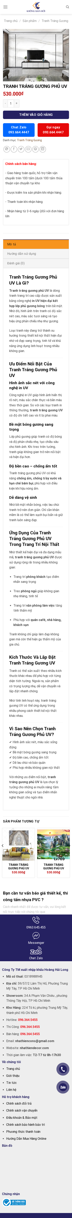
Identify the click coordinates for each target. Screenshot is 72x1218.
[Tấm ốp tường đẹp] (36, 7)
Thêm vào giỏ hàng (36, 115)
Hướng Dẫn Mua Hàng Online (26, 1139)
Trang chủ (11, 21)
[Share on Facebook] (14, 149)
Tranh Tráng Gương (55, 21)
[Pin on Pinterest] (35, 149)
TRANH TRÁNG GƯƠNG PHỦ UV (18, 866)
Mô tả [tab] (11, 244)
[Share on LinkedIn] (42, 149)
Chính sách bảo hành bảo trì (25, 1125)
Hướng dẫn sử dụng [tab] (21, 254)
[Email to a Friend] (28, 149)
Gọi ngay (53, 129)
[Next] (69, 853)
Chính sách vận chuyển (21, 1110)
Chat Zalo (18, 129)
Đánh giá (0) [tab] (16, 263)
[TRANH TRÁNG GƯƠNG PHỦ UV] (18, 844)
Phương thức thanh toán (23, 1132)
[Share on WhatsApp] (6, 149)
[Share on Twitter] (21, 149)
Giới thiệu (12, 1076)
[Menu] (5, 7)
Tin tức (11, 1083)
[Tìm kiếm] (67, 7)
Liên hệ (11, 1090)
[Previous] (3, 853)
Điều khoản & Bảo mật (21, 1118)
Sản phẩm (30, 21)
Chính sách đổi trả (19, 1103)
